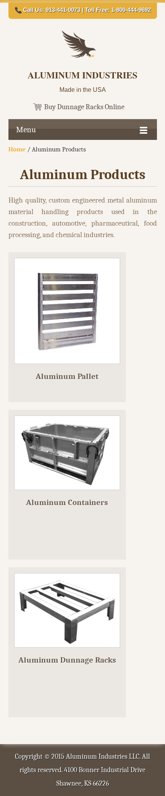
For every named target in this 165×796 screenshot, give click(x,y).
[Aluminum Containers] (67, 494)
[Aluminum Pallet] (67, 368)
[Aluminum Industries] (82, 57)
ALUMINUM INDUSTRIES (82, 74)
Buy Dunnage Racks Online (84, 107)
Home (17, 149)
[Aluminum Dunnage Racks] (67, 652)
